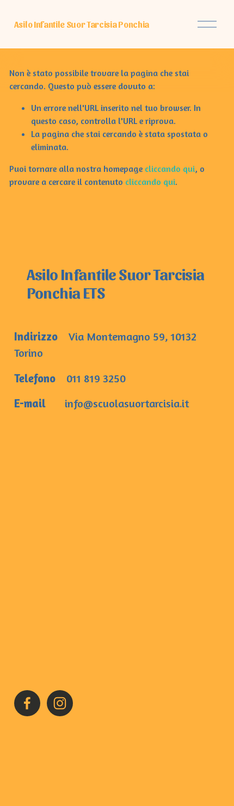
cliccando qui (170, 168)
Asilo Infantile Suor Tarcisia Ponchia (81, 24)
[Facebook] (27, 703)
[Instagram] (60, 703)
